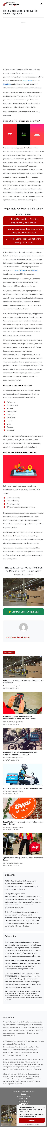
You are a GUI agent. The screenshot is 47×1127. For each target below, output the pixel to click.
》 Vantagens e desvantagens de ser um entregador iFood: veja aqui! (23, 231)
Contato (23, 1094)
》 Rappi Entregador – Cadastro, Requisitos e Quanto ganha (23, 221)
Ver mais (31, 1120)
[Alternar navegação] (41, 3)
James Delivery (19, 270)
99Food (34, 270)
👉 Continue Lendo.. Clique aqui (24, 611)
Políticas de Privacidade (23, 1096)
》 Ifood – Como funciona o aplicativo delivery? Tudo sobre (23, 240)
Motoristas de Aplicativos (18, 637)
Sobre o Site (23, 1099)
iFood (30, 80)
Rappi (25, 80)
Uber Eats (7, 84)
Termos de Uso (23, 1101)
